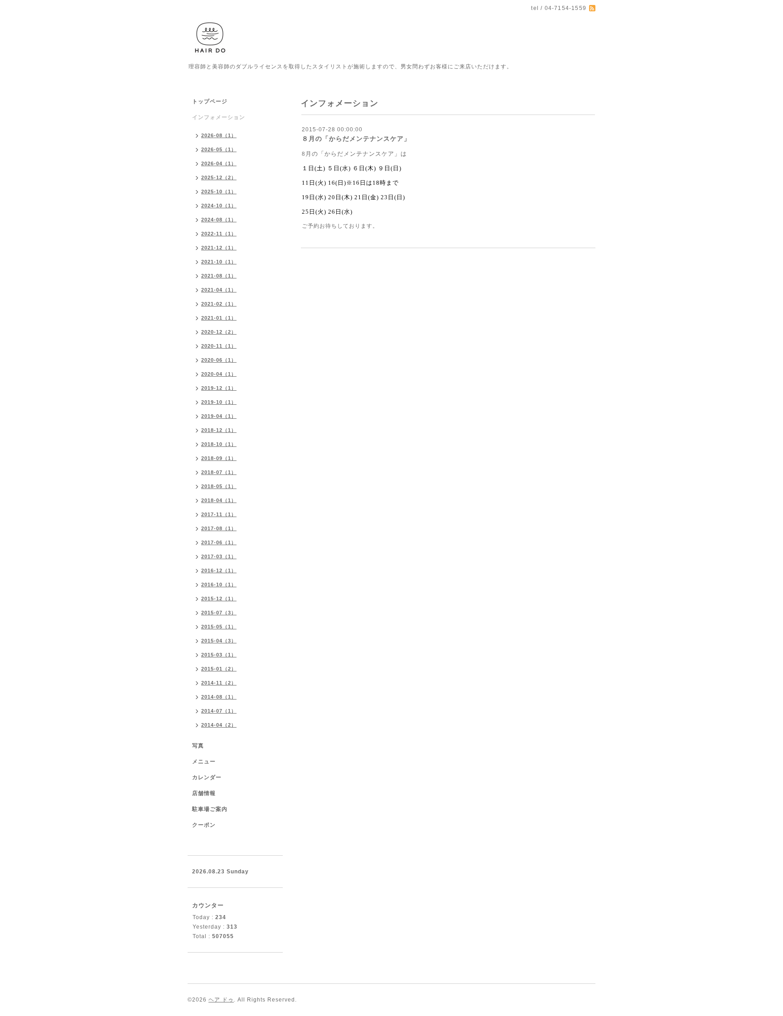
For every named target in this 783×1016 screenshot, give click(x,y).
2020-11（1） (219, 346)
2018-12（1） (219, 430)
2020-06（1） (219, 360)
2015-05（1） (219, 626)
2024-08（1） (219, 219)
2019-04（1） (219, 416)
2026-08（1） (219, 135)
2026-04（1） (219, 163)
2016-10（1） (219, 584)
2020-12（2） (219, 332)
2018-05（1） (219, 486)
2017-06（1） (219, 542)
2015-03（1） (219, 654)
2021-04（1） (219, 289)
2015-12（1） (219, 598)
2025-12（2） (219, 177)
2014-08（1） (219, 697)
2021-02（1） (219, 304)
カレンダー (207, 777)
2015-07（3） (219, 612)
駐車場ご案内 (209, 809)
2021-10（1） (219, 261)
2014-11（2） (219, 682)
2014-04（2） (219, 725)
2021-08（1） (219, 275)
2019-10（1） (219, 402)
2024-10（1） (219, 205)
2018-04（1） (219, 500)
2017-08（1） (219, 528)
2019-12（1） (219, 388)
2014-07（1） (219, 711)
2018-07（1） (219, 472)
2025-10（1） (219, 191)
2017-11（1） (219, 514)
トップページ (209, 101)
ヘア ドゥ (221, 1000)
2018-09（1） (219, 458)
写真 (198, 746)
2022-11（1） (219, 233)
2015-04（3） (219, 640)
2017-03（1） (219, 556)
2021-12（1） (219, 247)
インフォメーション (218, 117)
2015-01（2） (219, 668)
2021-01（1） (219, 318)
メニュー (204, 761)
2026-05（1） (219, 149)
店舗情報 (204, 793)
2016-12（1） (219, 570)
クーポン (204, 825)
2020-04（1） (219, 374)
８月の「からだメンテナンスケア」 (356, 138)
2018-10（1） (219, 444)
